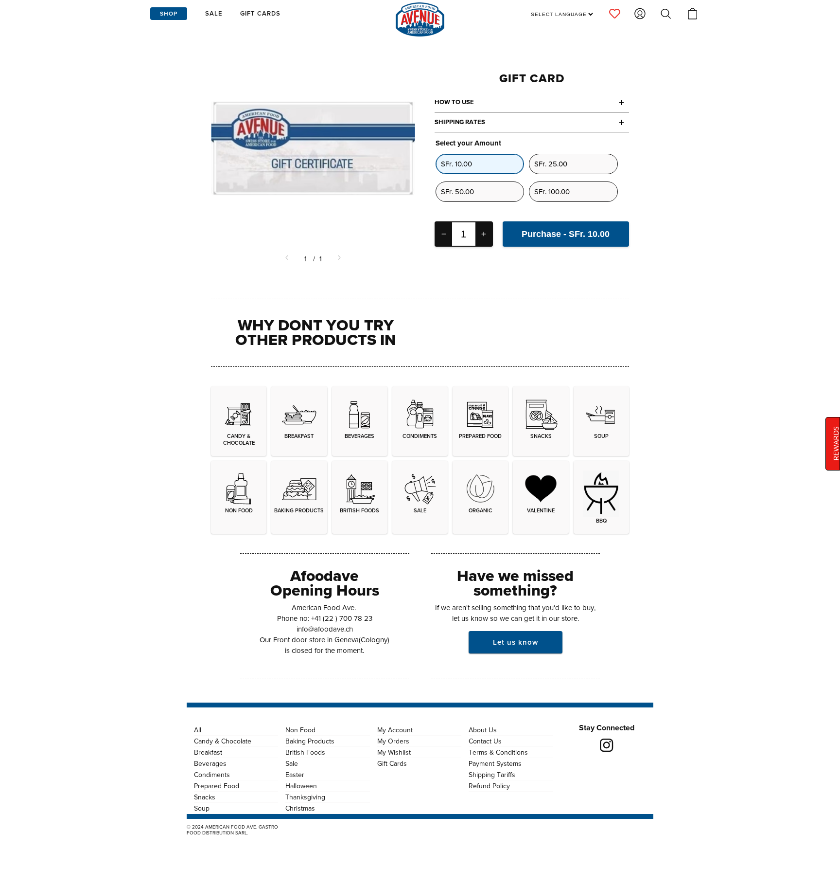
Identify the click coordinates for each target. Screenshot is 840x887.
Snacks (204, 797)
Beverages (210, 763)
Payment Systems (495, 763)
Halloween (301, 786)
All (197, 730)
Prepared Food (216, 786)
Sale (291, 763)
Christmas (300, 808)
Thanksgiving (305, 797)
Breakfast (208, 752)
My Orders (393, 741)
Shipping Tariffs (492, 774)
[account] (614, 13)
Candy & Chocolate (222, 741)
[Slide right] (338, 259)
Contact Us (485, 741)
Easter (294, 774)
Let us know (515, 642)
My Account (395, 730)
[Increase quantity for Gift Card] (483, 234)
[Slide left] (287, 259)
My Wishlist (394, 752)
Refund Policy (489, 786)
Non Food (300, 730)
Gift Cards (392, 763)
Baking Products (309, 741)
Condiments (212, 774)
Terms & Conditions (498, 752)
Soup (202, 808)
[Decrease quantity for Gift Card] (444, 234)
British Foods (305, 752)
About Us (483, 730)
